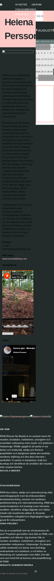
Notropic (12, 573)
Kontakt (39, 19)
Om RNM (36, 5)
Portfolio (22, 14)
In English (22, 19)
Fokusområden (25, 9)
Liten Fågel (23, 573)
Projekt (39, 14)
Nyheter (21, 5)
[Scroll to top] (42, 572)
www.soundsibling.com (14, 259)
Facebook (2, 478)
